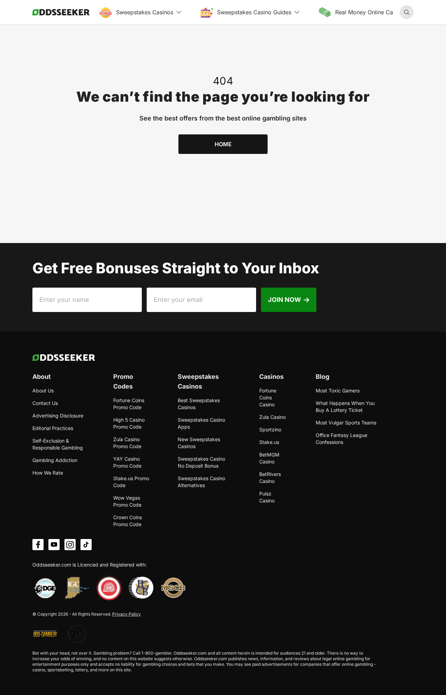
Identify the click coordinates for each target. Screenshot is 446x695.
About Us (43, 390)
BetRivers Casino (270, 477)
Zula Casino (272, 417)
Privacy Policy (126, 614)
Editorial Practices (52, 428)
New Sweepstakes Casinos (199, 442)
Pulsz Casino (267, 497)
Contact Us (45, 403)
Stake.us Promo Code (131, 481)
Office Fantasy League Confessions (341, 438)
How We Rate (47, 473)
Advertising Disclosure (57, 416)
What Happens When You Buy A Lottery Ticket (345, 406)
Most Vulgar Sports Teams (346, 422)
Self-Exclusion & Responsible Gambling (57, 444)
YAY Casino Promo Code (127, 462)
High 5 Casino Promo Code (129, 423)
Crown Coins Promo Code (127, 520)
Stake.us (269, 442)
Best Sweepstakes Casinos (199, 403)
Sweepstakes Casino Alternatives (201, 481)
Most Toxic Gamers (338, 390)
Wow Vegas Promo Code (127, 501)
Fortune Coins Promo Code (128, 403)
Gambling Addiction (54, 460)
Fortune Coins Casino (267, 397)
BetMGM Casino (269, 458)
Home (223, 144)
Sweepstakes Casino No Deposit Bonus (201, 462)
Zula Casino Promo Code (127, 442)
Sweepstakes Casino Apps (201, 423)
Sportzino (270, 429)
